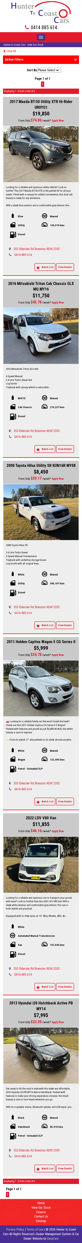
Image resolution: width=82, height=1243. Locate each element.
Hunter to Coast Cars (14, 44)
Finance (41, 1212)
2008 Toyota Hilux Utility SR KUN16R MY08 (41, 465)
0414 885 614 (44, 27)
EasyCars (53, 1238)
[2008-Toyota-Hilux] (41, 512)
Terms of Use (35, 1229)
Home (41, 1203)
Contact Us (41, 1216)
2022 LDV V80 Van (41, 818)
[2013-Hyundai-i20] (41, 1055)
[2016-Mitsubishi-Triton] (41, 336)
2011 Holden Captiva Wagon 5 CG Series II (41, 641)
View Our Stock (35, 44)
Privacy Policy (15, 1229)
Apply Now (58, 120)
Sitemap (41, 1221)
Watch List (47, 267)
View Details (65, 267)
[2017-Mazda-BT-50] (41, 154)
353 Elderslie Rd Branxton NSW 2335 (37, 249)
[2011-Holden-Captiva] (41, 688)
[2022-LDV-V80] (41, 864)
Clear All (11, 51)
